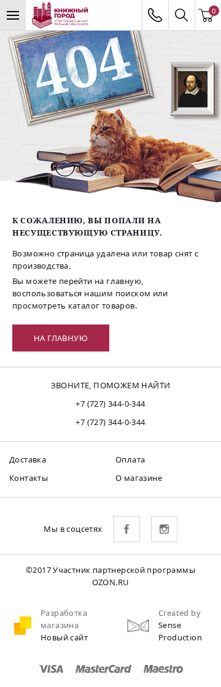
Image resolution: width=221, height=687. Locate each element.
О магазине (138, 477)
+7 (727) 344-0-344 (110, 403)
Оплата (130, 459)
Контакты (28, 477)
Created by (179, 612)
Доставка (27, 459)
